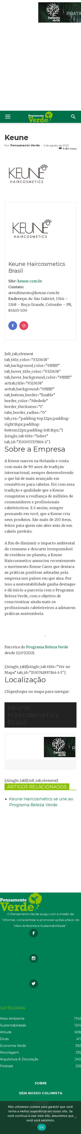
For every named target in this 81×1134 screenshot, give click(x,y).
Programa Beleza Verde (47, 647)
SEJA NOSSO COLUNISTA (40, 1093)
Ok (42, 1127)
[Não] (75, 1117)
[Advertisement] (40, 67)
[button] (73, 117)
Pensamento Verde (25, 145)
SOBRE (41, 1083)
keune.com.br (29, 281)
